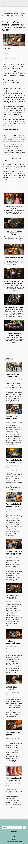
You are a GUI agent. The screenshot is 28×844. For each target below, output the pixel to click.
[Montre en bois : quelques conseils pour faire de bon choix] (14, 223)
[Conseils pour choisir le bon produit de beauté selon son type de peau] (14, 679)
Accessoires (14, 834)
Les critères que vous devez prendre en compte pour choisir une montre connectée (14, 309)
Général (9, 12)
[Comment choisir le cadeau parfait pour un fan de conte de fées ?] (14, 452)
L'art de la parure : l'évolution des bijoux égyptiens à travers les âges (13, 599)
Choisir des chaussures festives (12, 58)
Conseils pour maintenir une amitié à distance (13, 419)
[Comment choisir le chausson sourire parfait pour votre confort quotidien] (14, 771)
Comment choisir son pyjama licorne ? (14, 207)
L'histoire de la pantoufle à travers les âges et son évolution (13, 644)
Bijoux (14, 836)
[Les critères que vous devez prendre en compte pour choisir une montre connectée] (14, 299)
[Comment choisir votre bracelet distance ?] (14, 325)
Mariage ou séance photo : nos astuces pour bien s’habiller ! (14, 282)
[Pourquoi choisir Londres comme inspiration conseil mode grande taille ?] (14, 367)
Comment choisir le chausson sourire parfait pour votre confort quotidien (14, 781)
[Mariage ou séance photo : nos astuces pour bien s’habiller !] (14, 273)
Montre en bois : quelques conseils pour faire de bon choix (14, 233)
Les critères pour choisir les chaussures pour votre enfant (14, 258)
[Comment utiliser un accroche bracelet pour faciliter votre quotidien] (14, 725)
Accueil (3, 12)
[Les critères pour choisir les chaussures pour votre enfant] (14, 249)
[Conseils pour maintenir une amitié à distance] (14, 409)
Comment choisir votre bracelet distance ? (14, 334)
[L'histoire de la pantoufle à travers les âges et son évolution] (14, 633)
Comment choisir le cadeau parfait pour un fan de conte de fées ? (14, 463)
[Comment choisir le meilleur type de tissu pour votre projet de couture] (14, 496)
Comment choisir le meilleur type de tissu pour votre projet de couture (14, 507)
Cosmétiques (14, 831)
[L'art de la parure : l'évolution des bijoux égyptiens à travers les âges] (14, 588)
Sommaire (7, 48)
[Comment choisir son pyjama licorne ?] (14, 198)
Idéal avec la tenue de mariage (12, 55)
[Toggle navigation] (4, 3)
